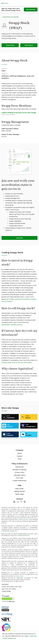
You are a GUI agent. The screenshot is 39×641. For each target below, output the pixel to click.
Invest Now (10, 45)
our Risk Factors (21, 519)
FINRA (5, 531)
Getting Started (19, 491)
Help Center (19, 489)
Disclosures (19, 467)
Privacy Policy (19, 472)
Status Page (19, 494)
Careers (19, 456)
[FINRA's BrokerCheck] (7, 614)
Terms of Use (19, 576)
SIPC (8, 531)
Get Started (30, 9)
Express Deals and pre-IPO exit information (17, 362)
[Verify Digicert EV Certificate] (5, 608)
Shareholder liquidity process (12, 324)
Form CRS (19, 478)
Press (19, 459)
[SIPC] (6, 619)
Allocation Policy (19, 475)
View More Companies (11, 17)
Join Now (19, 238)
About (19, 453)
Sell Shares (29, 45)
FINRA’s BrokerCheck (24, 535)
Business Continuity (19, 469)
